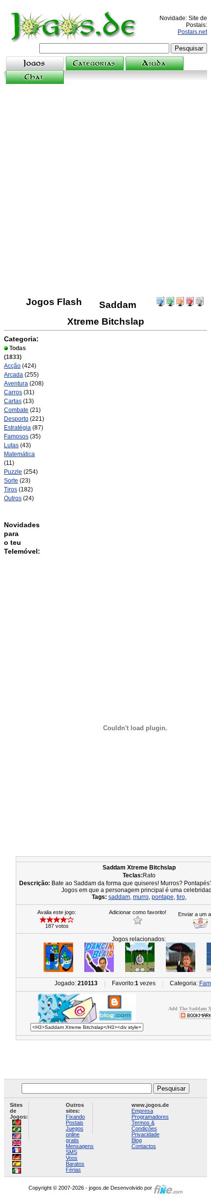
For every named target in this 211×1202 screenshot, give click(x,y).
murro (141, 897)
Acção (12, 365)
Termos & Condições (144, 1125)
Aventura (16, 383)
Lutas (11, 445)
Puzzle (13, 471)
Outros (13, 498)
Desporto (16, 418)
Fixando (75, 1117)
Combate (16, 410)
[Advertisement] (105, 190)
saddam (119, 897)
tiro (181, 897)
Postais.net (192, 31)
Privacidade (145, 1134)
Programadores (150, 1117)
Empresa (142, 1111)
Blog (137, 1140)
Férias (73, 1170)
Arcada (13, 374)
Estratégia (17, 427)
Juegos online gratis (74, 1134)
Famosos (16, 436)
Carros (13, 392)
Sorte (11, 480)
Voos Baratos (75, 1161)
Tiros (10, 489)
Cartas (13, 401)
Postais (74, 1122)
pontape (163, 897)
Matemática (19, 454)
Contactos (144, 1146)
